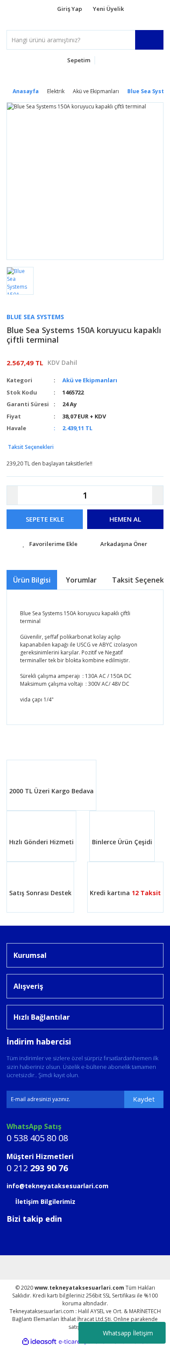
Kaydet (144, 1099)
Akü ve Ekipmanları (89, 380)
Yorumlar (81, 580)
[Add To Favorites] (50, 544)
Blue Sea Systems (35, 317)
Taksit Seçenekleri (30, 447)
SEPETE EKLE (45, 519)
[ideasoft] (39, 1342)
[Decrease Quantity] (12, 495)
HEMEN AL (125, 519)
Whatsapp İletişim (128, 1333)
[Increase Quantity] (157, 495)
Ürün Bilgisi (32, 580)
